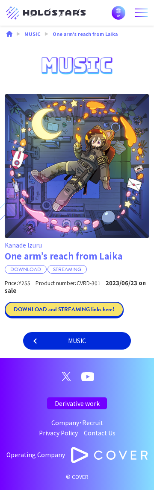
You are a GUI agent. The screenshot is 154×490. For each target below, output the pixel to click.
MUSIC (77, 340)
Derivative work (77, 403)
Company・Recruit (77, 422)
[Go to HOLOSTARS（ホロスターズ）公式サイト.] (9, 34)
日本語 (118, 13)
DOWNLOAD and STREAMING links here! (64, 309)
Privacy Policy (58, 433)
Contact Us (100, 433)
